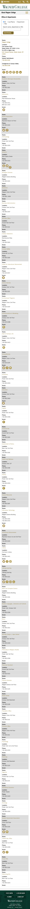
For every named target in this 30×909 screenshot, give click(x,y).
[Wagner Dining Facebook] (7, 370)
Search (28, 2)
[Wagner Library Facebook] (5, 564)
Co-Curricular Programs (8, 298)
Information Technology (8, 510)
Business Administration (8, 203)
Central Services (6, 282)
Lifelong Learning (6, 568)
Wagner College (15, 6)
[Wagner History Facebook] (3, 490)
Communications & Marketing (10, 313)
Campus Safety (6, 249)
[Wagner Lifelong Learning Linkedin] (13, 584)
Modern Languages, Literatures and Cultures (14, 603)
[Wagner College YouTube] (10, 74)
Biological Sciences (7, 172)
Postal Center (5, 695)
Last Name (11, 22)
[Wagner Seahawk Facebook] (10, 168)
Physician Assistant (7, 665)
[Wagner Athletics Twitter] (5, 168)
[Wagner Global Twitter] (3, 278)
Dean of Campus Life (7, 333)
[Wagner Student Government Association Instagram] (7, 834)
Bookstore (5, 187)
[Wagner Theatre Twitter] (3, 854)
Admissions (5, 94)
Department (20, 22)
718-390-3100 (6, 60)
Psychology (5, 741)
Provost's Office (6, 726)
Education (5, 389)
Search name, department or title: (13, 27)
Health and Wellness (7, 459)
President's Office (6, 711)
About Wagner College (9, 12)
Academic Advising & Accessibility (11, 79)
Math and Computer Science (9, 588)
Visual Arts (5, 858)
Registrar (4, 772)
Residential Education (8, 787)
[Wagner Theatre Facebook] (7, 854)
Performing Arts (6, 874)
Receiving (4, 757)
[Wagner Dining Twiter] (3, 370)
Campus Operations (7, 233)
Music (3, 619)
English (4, 408)
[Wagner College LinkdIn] (20, 74)
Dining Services (6, 354)
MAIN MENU (6, 2)
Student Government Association (11, 818)
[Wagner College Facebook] (3, 74)
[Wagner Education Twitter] (3, 404)
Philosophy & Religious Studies (10, 649)
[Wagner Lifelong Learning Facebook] (7, 584)
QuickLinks (24, 2)
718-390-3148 (6, 65)
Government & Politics (8, 444)
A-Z (19, 2)
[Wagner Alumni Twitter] (7, 132)
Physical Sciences (7, 680)
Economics (5, 374)
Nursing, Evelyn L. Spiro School (10, 634)
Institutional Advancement (9, 532)
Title (5, 24)
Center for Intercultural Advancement (12, 264)
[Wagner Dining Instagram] (10, 370)
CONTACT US (10, 907)
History (4, 474)
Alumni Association (7, 116)
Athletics (4, 152)
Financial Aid (5, 428)
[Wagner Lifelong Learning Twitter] (3, 584)
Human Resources (7, 495)
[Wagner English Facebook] (3, 424)
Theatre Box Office (7, 838)
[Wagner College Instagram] (13, 74)
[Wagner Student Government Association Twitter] (3, 834)
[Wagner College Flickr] (17, 74)
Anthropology (5, 136)
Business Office (6, 218)
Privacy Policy (18, 907)
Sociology (4, 802)
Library (4, 547)
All (5, 22)
